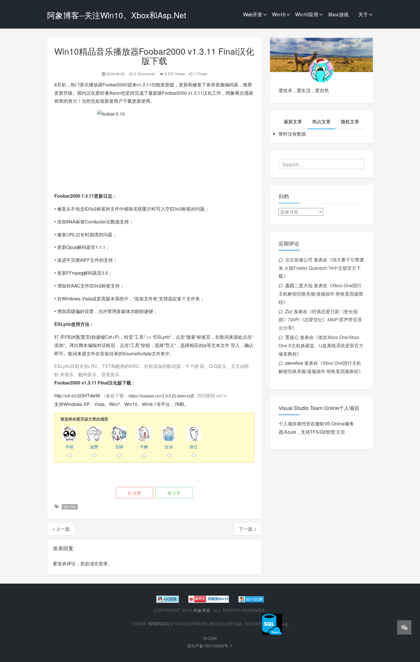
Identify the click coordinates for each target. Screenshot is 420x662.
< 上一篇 (61, 529)
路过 (194, 446)
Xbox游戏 (338, 14)
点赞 (136, 493)
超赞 (94, 446)
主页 (340, 432)
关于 (363, 14)
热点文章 (321, 121)
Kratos (157, 624)
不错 (69, 446)
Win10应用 (306, 14)
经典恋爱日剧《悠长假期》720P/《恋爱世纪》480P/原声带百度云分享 (320, 319)
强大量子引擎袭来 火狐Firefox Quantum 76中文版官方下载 (321, 268)
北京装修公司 (299, 259)
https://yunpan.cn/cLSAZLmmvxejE (162, 395)
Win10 (278, 14)
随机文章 (350, 121)
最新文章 (293, 121)
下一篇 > (247, 529)
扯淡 (169, 446)
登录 (103, 563)
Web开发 (252, 14)
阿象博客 (202, 610)
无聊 (119, 446)
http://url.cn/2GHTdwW (77, 395)
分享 (176, 493)
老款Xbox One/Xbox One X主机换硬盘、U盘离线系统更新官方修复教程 (321, 345)
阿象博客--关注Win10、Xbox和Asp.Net (116, 15)
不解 (144, 446)
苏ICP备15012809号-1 (210, 646)
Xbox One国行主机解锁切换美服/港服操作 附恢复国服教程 (321, 293)
